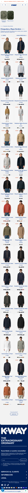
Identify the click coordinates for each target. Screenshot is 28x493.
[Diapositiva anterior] (1, 1)
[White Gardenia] (6, 357)
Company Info (17, 482)
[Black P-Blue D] (4, 334)
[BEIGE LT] (18, 104)
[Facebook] (2, 485)
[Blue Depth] (9, 81)
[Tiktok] (8, 485)
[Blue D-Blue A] (6, 380)
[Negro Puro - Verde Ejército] (9, 59)
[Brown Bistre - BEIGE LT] (6, 127)
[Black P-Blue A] (9, 244)
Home (2, 26)
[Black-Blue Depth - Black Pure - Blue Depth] (23, 81)
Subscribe (23, 460)
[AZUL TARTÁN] (21, 198)
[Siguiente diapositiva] (26, 1)
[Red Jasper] (23, 289)
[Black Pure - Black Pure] (9, 104)
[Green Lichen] (18, 380)
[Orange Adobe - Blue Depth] (18, 81)
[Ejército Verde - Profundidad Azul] (6, 59)
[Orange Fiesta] (4, 81)
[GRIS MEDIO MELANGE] (6, 81)
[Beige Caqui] (6, 151)
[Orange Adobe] (4, 151)
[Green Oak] (20, 357)
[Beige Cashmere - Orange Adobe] (17, 151)
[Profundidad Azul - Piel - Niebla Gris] (21, 174)
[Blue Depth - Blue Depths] (9, 334)
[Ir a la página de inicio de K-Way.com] (14, 5)
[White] (9, 312)
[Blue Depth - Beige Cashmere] (23, 59)
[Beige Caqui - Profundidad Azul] (17, 59)
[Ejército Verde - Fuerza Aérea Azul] (6, 244)
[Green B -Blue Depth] (6, 334)
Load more (14, 414)
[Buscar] (5, 5)
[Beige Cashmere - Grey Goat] (4, 244)
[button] (22, 35)
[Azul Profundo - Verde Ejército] (20, 59)
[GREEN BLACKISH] (18, 127)
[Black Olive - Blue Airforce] (9, 380)
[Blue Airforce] (4, 289)
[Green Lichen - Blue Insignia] (9, 127)
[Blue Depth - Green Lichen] (4, 127)
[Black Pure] (23, 127)
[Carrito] (25, 5)
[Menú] (2, 5)
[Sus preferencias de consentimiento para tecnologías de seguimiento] (25, 490)
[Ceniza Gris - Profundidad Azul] (20, 81)
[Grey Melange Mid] (4, 174)
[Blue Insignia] (6, 104)
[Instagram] (5, 485)
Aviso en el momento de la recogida (11, 491)
